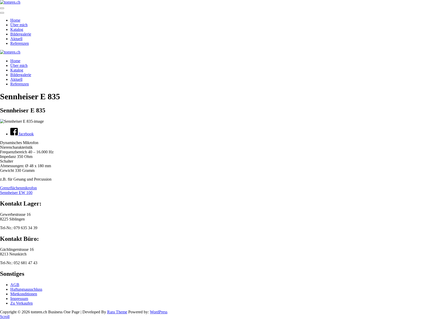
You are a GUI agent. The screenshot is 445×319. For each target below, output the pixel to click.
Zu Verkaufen (21, 303)
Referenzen (19, 43)
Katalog (16, 29)
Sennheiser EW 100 (16, 192)
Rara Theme (117, 312)
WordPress (158, 312)
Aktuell (16, 39)
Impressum (19, 298)
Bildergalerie (20, 34)
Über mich (19, 25)
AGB (14, 284)
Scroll (5, 316)
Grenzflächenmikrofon (18, 188)
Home (15, 20)
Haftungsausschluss (26, 289)
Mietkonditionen (23, 294)
